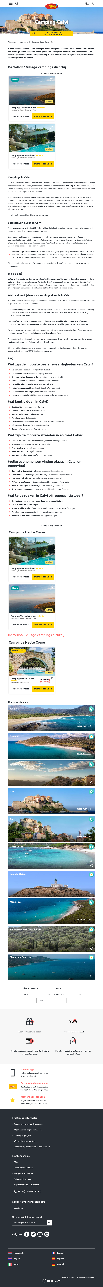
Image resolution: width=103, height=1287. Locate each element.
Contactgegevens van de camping (28, 1124)
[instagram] (46, 1234)
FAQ (16, 1162)
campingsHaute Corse (27, 642)
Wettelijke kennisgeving (24, 1141)
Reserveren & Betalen (23, 1168)
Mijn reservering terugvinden (26, 1185)
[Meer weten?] (51, 718)
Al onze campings (30, 988)
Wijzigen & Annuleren (23, 1173)
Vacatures (18, 1208)
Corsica (26, 994)
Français (60, 1253)
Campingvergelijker (22, 1135)
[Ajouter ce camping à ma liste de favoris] (51, 80)
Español (60, 1259)
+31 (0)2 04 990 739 (28, 1191)
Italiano (16, 1264)
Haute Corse (59, 994)
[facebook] (26, 1234)
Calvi (40, 1001)
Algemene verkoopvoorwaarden (28, 1130)
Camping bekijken (43, 116)
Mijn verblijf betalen (22, 1179)
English (16, 1259)
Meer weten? (84, 726)
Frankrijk (58, 988)
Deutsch (60, 1264)
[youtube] (40, 1234)
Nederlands (18, 1253)
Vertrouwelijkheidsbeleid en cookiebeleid (32, 1147)
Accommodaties (21, 116)
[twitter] (33, 1234)
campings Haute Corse (27, 532)
